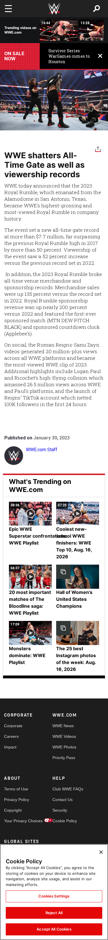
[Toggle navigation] (8, 8)
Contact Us (62, 799)
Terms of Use (16, 789)
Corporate (13, 725)
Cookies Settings (53, 896)
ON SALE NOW (14, 56)
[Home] (54, 9)
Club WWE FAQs (64, 789)
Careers (11, 736)
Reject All (54, 912)
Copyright (13, 810)
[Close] (101, 852)
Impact (10, 747)
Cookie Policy (64, 821)
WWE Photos (64, 747)
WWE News (63, 725)
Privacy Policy (16, 799)
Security (59, 810)
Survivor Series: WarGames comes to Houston (69, 56)
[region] (54, 892)
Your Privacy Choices (16, 821)
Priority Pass (63, 757)
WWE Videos (64, 736)
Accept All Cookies (54, 929)
